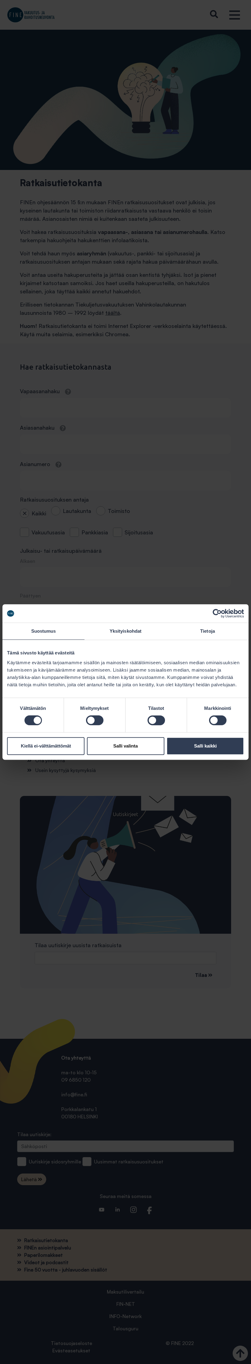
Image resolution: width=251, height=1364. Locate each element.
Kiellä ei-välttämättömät (46, 745)
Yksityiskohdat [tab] (125, 631)
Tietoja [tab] (207, 631)
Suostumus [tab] (43, 631)
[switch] (94, 720)
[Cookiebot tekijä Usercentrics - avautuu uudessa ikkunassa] (217, 613)
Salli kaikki (205, 745)
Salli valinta (125, 745)
